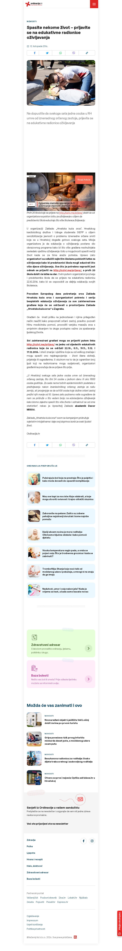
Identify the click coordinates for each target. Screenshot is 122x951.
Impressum (32, 920)
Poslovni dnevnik (48, 897)
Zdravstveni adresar (38, 872)
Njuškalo (83, 897)
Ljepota (31, 853)
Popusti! (40, 902)
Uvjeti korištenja (35, 924)
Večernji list (32, 897)
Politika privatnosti (36, 929)
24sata (30, 902)
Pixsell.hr (50, 902)
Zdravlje (31, 840)
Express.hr (62, 902)
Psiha (30, 846)
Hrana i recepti (35, 859)
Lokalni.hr (72, 897)
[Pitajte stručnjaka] (119, 923)
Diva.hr (62, 897)
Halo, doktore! (34, 866)
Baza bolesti (33, 879)
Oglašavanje (33, 916)
